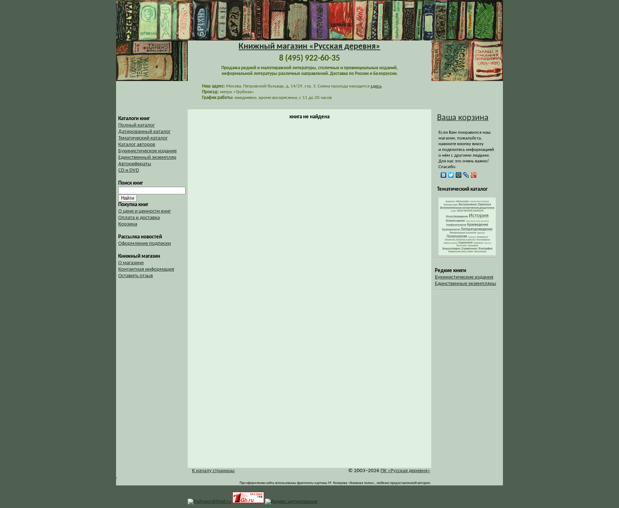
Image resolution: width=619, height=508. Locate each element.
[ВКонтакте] (443, 175)
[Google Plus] (474, 175)
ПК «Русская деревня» (405, 471)
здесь (376, 86)
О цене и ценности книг (144, 211)
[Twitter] (451, 175)
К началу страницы (213, 471)
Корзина (127, 224)
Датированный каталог (144, 131)
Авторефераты (134, 164)
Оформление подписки (144, 243)
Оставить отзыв (135, 276)
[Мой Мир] (458, 175)
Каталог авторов (136, 144)
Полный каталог (136, 125)
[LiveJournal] (466, 175)
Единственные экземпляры (465, 283)
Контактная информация (146, 269)
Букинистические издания (464, 277)
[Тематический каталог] (467, 254)
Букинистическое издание (147, 151)
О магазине (131, 263)
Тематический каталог (143, 138)
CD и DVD (128, 170)
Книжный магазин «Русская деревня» (309, 46)
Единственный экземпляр (147, 157)
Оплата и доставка (139, 217)
